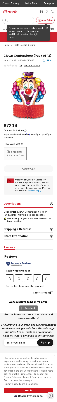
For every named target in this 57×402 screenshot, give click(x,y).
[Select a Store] (42, 11)
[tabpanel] (28, 270)
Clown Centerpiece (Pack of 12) (27, 55)
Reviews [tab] (9, 247)
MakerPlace (31, 3)
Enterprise (49, 3)
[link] (33, 185)
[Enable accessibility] (50, 395)
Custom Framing (10, 3)
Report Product (41, 292)
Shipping (16, 151)
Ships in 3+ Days (15, 155)
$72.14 (10, 125)
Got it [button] (28, 390)
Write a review (32, 65)
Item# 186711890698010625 (19, 60)
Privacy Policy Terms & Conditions (21, 384)
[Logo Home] (10, 11)
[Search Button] (6, 20)
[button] (28, 396)
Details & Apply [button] (34, 191)
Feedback (30, 308)
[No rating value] (11, 65)
